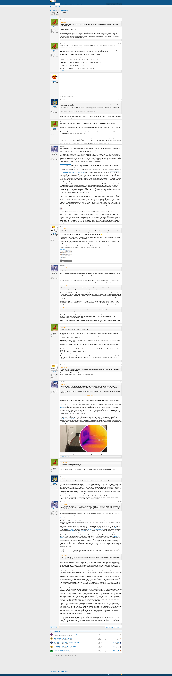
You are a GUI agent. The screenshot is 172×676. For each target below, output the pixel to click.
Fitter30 (117, 635)
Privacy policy (111, 674)
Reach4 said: (63, 267)
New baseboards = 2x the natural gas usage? (66, 634)
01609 (57, 159)
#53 (121, 501)
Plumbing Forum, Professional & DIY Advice (69, 651)
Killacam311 (56, 639)
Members (79, 4)
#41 (121, 19)
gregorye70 (56, 635)
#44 (121, 121)
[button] (68, 4)
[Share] (119, 19)
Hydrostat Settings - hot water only (63, 638)
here (72, 529)
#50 (121, 381)
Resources (72, 4)
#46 (121, 226)
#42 (121, 43)
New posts (52, 6)
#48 (121, 324)
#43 (121, 99)
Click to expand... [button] (90, 112)
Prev (52, 16)
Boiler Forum (65, 643)
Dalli (54, 651)
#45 (121, 146)
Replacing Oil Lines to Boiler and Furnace (65, 646)
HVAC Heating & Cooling (68, 635)
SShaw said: (63, 102)
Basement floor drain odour (61, 650)
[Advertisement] (71, 85)
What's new (64, 4)
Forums (57, 4)
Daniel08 (55, 643)
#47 (121, 265)
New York (56, 112)
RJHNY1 (52, 14)
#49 (121, 364)
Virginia (57, 32)
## (121, 74)
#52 (121, 476)
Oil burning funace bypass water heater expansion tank (69, 642)
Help (116, 674)
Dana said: (63, 22)
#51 (121, 460)
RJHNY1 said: (63, 504)
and (65, 361)
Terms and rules (104, 674)
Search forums (58, 6)
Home (52, 4)
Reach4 (117, 651)
